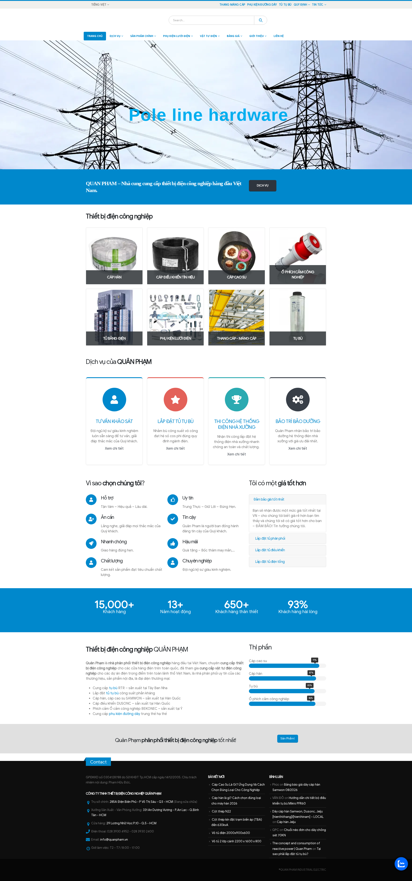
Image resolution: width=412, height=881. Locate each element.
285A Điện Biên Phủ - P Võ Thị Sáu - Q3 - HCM (141, 802)
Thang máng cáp (232, 4)
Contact (98, 762)
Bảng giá (233, 36)
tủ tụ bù (112, 693)
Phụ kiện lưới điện (176, 36)
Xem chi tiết (114, 448)
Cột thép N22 (221, 811)
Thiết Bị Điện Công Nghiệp (126, 793)
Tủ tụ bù (285, 4)
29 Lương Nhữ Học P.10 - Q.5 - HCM (131, 823)
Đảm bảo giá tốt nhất (268, 499)
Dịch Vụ (115, 36)
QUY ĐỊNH (300, 4)
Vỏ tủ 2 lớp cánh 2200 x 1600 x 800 (236, 841)
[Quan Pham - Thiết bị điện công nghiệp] (98, 20)
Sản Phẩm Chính (141, 36)
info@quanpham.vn (114, 839)
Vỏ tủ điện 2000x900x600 (231, 833)
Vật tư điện (208, 36)
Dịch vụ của (118, 362)
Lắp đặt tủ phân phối (270, 538)
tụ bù (113, 688)
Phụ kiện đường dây (262, 4)
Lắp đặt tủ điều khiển (270, 550)
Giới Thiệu (256, 36)
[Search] (260, 20)
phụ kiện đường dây (124, 714)
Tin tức (317, 4)
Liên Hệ (279, 36)
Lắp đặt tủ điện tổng (270, 562)
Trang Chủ (95, 36)
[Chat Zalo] (401, 863)
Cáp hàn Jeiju (286, 822)
